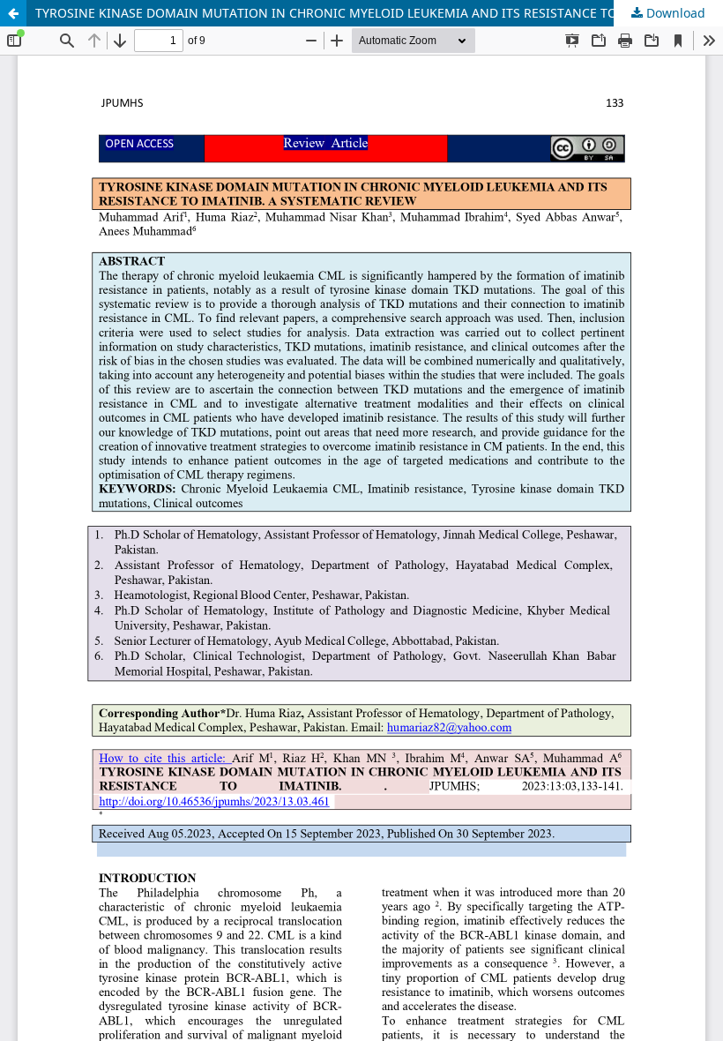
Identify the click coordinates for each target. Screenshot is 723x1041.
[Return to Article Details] (13, 13)
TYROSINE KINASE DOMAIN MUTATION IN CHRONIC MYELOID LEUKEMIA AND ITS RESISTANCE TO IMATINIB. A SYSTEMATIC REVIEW (379, 12)
